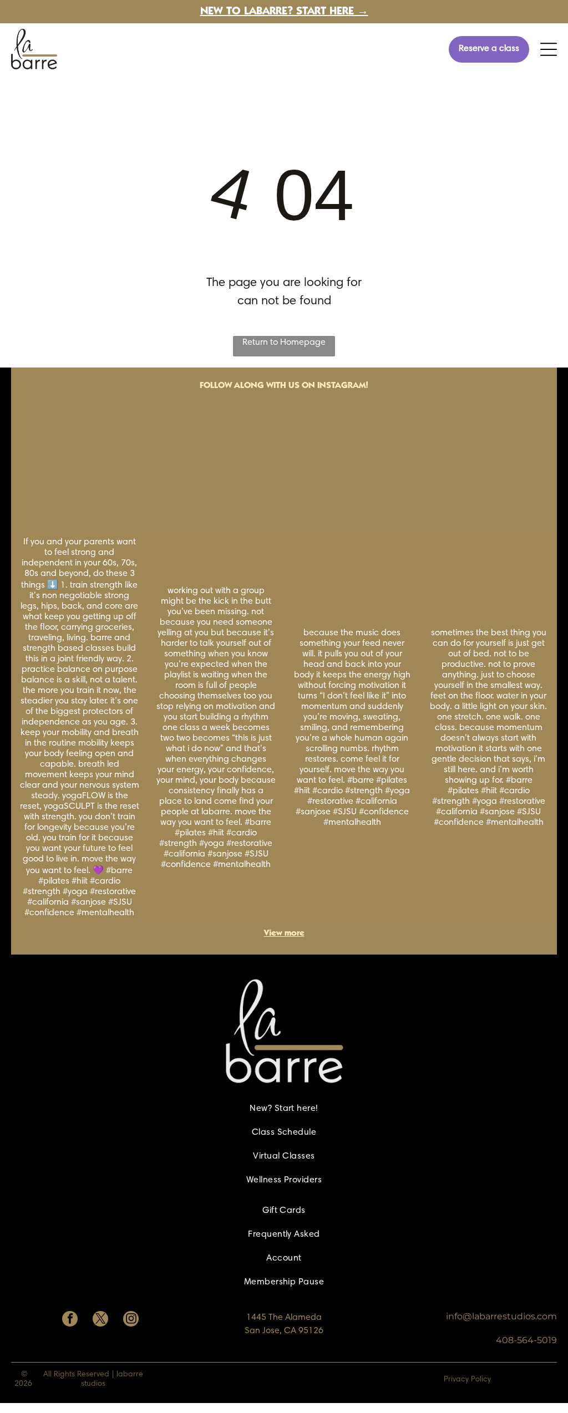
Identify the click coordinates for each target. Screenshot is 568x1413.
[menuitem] (283, 1109)
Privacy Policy (467, 1380)
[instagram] (131, 1320)
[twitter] (100, 1320)
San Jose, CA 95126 (284, 1331)
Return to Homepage (284, 342)
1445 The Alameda (284, 1317)
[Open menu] (548, 49)
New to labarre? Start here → (284, 12)
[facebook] (70, 1320)
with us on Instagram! (317, 385)
